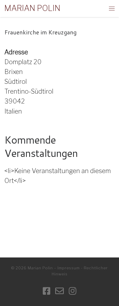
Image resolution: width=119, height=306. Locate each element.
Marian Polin (40, 268)
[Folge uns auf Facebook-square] (46, 291)
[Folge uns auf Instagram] (72, 291)
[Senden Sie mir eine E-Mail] (59, 291)
